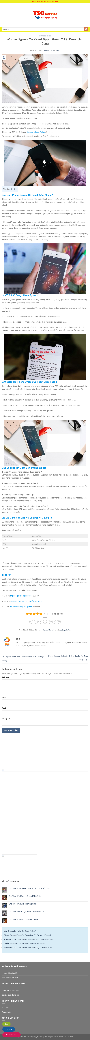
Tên (4, 698)
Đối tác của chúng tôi (10, 995)
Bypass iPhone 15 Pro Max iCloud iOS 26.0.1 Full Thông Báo (28, 939)
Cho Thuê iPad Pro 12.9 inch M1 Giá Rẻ (25, 896)
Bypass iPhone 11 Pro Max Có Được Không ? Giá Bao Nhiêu (28, 947)
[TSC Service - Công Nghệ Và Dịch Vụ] (45, 15)
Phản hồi (5, 1007)
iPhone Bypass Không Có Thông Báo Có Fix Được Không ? (27, 935)
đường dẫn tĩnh (65, 630)
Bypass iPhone (45, 36)
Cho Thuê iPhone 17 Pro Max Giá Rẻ (23, 919)
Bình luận (6, 677)
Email (5, 708)
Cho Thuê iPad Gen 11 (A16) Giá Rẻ (23, 904)
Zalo (6, 1024)
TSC (58, 50)
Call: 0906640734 (11, 1035)
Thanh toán (6, 1012)
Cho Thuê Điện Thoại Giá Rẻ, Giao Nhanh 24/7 (27, 911)
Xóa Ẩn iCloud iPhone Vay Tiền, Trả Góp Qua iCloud (24, 943)
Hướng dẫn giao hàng (10, 973)
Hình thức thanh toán (10, 978)
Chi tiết (13, 189)
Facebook (9, 1029)
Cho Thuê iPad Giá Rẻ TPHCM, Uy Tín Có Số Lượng (29, 888)
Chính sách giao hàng (10, 990)
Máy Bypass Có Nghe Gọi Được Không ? (20, 931)
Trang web (6, 719)
